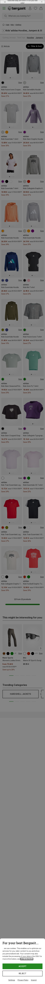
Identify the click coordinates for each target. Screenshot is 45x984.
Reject (22, 973)
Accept (22, 966)
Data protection (26, 959)
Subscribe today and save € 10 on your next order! (23, 2)
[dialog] (22, 961)
